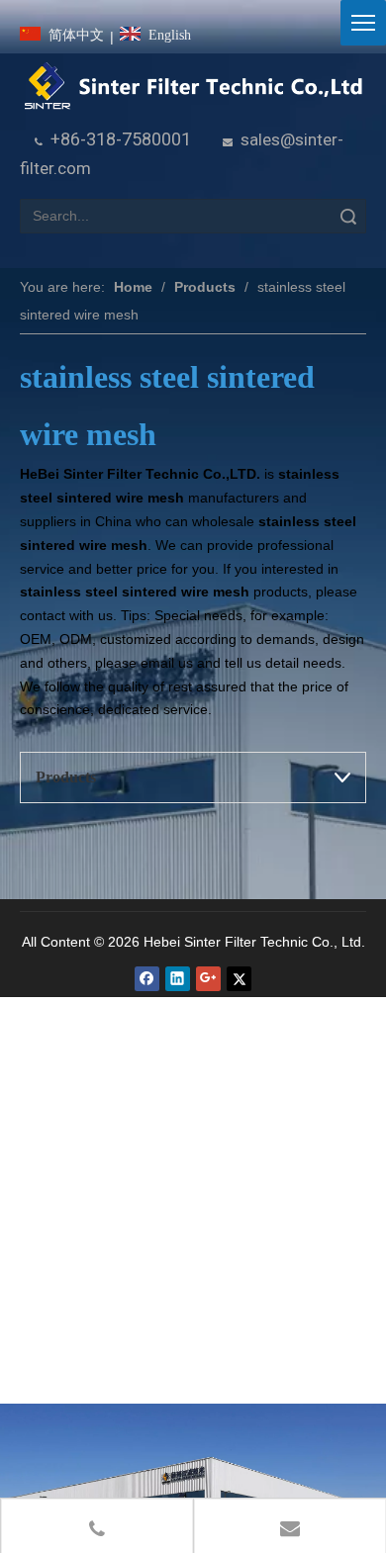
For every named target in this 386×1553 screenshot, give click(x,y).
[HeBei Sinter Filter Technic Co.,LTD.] (193, 86)
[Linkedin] (177, 978)
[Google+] (208, 978)
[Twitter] (239, 978)
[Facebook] (147, 978)
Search (348, 216)
